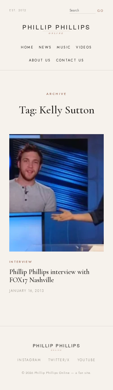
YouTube (86, 360)
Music (64, 47)
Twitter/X (59, 360)
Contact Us (70, 60)
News (45, 47)
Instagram (29, 360)
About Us (40, 60)
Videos (84, 47)
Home (27, 47)
